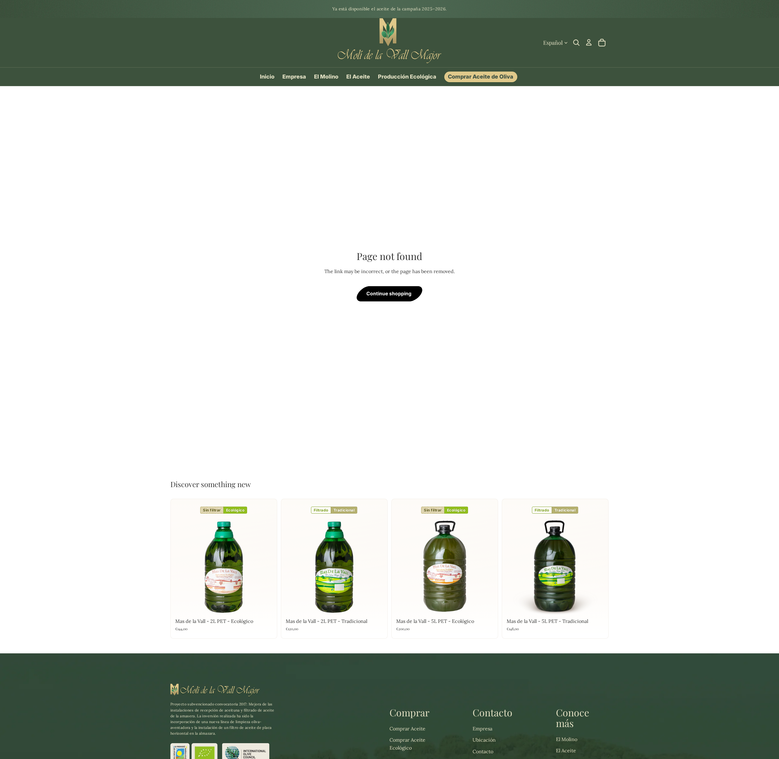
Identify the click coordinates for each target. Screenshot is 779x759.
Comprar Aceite (407, 729)
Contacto (483, 751)
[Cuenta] (588, 42)
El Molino (566, 739)
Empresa (482, 729)
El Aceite (566, 750)
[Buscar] (576, 42)
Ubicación (484, 740)
